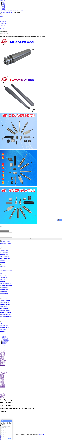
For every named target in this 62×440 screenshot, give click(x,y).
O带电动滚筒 (2, 393)
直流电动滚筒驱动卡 (3, 372)
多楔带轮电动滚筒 (3, 395)
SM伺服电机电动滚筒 (3, 23)
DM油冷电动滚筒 (5, 338)
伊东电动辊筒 (2, 362)
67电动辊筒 (2, 381)
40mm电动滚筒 (2, 384)
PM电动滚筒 (2, 16)
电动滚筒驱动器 (2, 373)
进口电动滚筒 (2, 361)
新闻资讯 (3, 6)
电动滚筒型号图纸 (3, 360)
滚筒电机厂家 (2, 365)
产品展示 (3, 3)
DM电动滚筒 (2, 397)
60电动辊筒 (2, 382)
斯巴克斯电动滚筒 (3, 363)
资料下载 (3, 8)
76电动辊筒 (2, 379)
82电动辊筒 (2, 378)
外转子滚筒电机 (2, 351)
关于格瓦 (3, 7)
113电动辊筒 (2, 377)
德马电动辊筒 (2, 371)
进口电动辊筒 (2, 387)
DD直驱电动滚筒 (3, 21)
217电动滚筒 (2, 374)
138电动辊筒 (2, 376)
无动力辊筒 (2, 28)
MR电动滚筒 (2, 359)
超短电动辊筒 (2, 355)
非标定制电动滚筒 (9, 12)
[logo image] (0, 335)
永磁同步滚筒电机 (3, 352)
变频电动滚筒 (2, 353)
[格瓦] (2, 0)
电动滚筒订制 (2, 366)
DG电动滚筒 (2, 358)
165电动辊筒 (2, 375)
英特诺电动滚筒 (2, 364)
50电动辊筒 (2, 383)
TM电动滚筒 (2, 357)
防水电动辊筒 (2, 354)
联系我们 (3, 9)
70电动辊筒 (2, 380)
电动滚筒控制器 (4, 342)
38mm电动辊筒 (2, 385)
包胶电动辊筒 (2, 386)
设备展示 (3, 5)
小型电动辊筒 (2, 350)
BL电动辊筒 (2, 396)
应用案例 (3, 4)
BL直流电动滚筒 (3, 18)
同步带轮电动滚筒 (3, 394)
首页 (3, 2)
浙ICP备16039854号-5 (42, 434)
